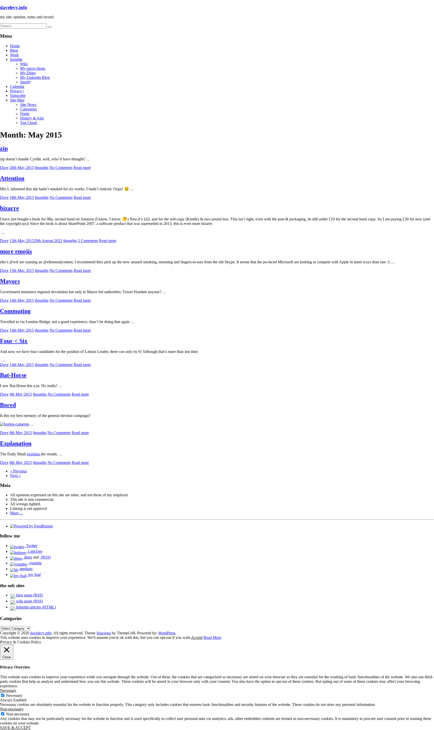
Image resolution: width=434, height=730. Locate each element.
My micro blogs (32, 68)
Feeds (24, 113)
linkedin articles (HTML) (35, 607)
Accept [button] (196, 637)
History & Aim (32, 118)
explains (34, 454)
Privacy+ (17, 91)
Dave (4, 167)
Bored (8, 405)
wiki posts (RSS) (29, 601)
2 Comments (88, 240)
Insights (16, 59)
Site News (28, 104)
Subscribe (18, 95)
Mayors (10, 281)
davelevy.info (13, 7)
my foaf (33, 574)
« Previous (18, 471)
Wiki (24, 64)
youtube (34, 563)
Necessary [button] (8, 690)
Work (14, 55)
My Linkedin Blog (35, 77)
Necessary (14, 695)
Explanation (15, 443)
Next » (15, 475)
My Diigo (28, 73)
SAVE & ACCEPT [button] (15, 727)
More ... (16, 513)
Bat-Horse (13, 375)
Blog (14, 50)
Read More (212, 637)
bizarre (9, 208)
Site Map (17, 100)
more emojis (16, 251)
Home (15, 46)
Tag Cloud (28, 122)
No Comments (61, 167)
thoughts (41, 167)
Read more (82, 167)
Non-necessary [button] (12, 709)
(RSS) (45, 557)
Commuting (15, 311)
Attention (12, 178)
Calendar (17, 86)
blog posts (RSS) (29, 595)
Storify (25, 82)
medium (25, 569)
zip (4, 148)
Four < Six (13, 341)
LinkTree (34, 551)
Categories (28, 109)
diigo (27, 557)
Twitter (30, 545)
